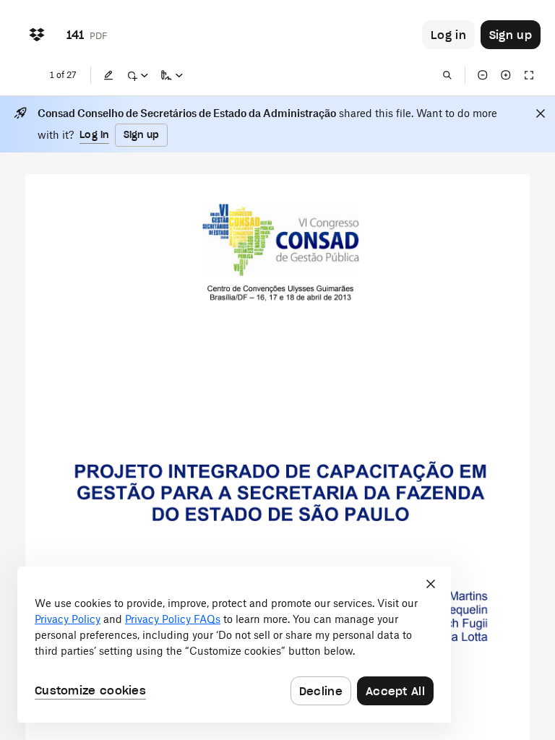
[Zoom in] (505, 75)
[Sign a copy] (172, 75)
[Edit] (108, 75)
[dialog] (234, 645)
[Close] (540, 113)
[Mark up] (137, 75)
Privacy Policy (67, 619)
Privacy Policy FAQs (172, 619)
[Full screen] (529, 75)
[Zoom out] (482, 75)
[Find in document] (447, 75)
